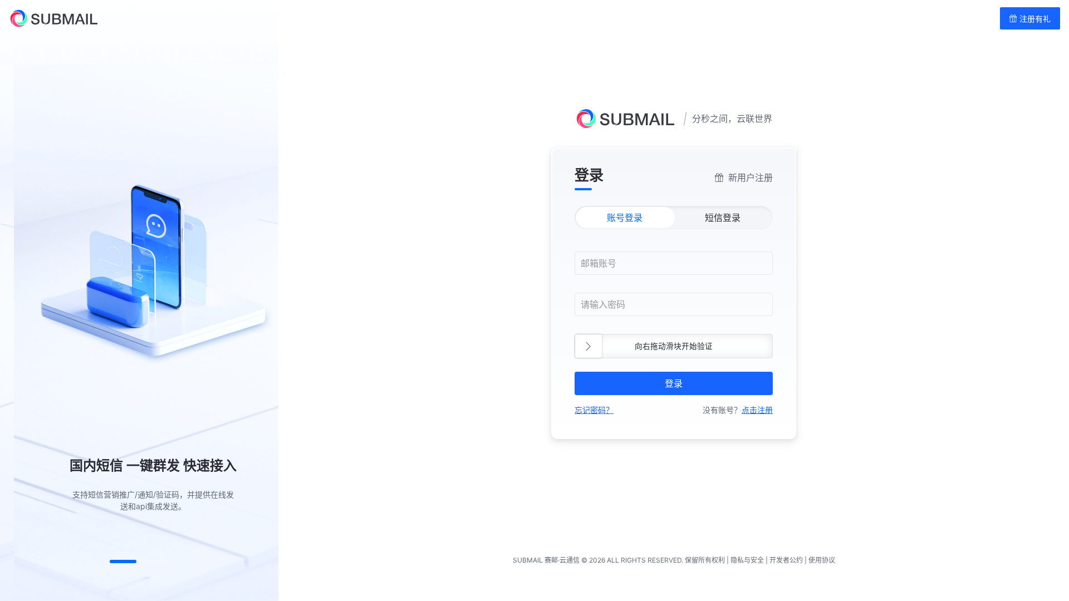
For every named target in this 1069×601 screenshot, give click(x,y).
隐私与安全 (747, 560)
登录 (674, 383)
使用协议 (821, 560)
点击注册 (757, 410)
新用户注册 (750, 177)
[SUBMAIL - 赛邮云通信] (48, 18)
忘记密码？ (594, 410)
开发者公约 (786, 560)
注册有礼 (1034, 18)
